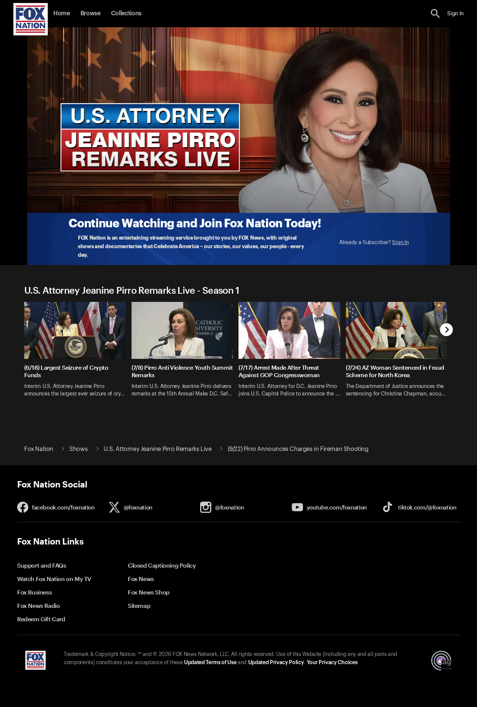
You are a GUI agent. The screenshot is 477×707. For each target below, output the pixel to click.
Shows (78, 449)
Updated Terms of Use (210, 662)
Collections (126, 13)
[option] (78, 354)
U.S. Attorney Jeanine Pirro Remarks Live (157, 449)
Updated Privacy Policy (276, 662)
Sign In (400, 242)
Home (61, 13)
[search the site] (435, 13)
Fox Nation (38, 449)
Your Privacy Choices (332, 662)
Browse (90, 13)
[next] (447, 330)
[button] (435, 13)
